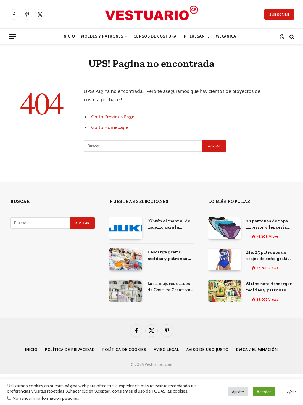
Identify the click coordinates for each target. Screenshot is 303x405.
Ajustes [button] (238, 391)
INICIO (31, 349)
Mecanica (226, 36)
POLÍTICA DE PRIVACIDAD (70, 349)
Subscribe (279, 14)
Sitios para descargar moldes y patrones (269, 287)
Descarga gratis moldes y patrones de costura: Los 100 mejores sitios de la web (170, 255)
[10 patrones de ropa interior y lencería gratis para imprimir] (224, 228)
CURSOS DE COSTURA (155, 36)
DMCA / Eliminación (257, 349)
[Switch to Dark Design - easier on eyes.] (282, 36)
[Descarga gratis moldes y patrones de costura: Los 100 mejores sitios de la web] (125, 259)
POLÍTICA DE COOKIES (124, 349)
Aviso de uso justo (207, 349)
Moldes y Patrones (102, 36)
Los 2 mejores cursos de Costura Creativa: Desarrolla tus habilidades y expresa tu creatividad (169, 287)
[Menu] (12, 36)
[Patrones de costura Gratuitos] (151, 14)
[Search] (291, 36)
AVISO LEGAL (166, 349)
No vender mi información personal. (46, 398)
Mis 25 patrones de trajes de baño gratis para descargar (268, 256)
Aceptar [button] (264, 391)
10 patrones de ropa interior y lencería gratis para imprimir (268, 224)
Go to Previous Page (112, 116)
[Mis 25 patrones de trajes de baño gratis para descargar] (224, 259)
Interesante (196, 36)
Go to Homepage (109, 127)
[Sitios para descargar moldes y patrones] (224, 291)
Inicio (68, 36)
